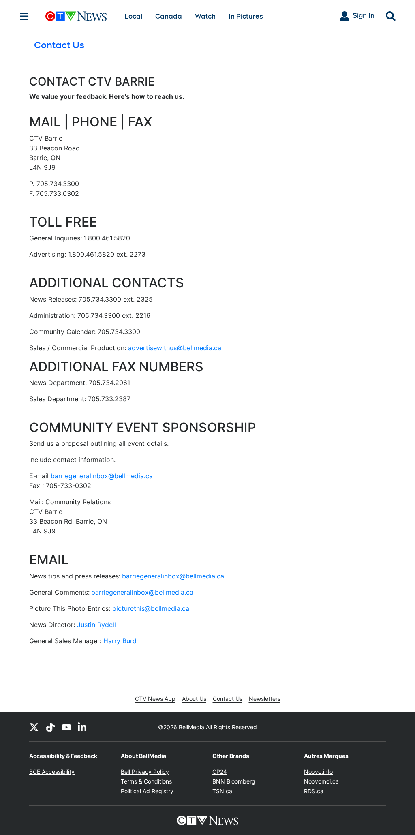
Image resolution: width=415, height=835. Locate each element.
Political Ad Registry (147, 791)
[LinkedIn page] (83, 727)
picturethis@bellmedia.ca (150, 608)
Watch (205, 16)
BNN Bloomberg (233, 781)
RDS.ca (313, 791)
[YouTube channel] (66, 727)
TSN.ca (222, 791)
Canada (168, 16)
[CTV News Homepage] (76, 16)
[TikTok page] (50, 727)
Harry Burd (120, 641)
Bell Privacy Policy (145, 771)
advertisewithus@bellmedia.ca (173, 348)
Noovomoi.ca (321, 781)
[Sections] (24, 16)
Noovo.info (318, 771)
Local (133, 16)
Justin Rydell (96, 625)
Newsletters (264, 698)
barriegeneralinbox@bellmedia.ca (102, 476)
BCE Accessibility (52, 771)
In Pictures (246, 16)
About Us (194, 698)
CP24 (219, 771)
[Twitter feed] (34, 727)
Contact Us (227, 698)
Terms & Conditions (146, 781)
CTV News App (155, 698)
